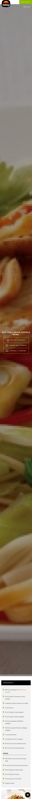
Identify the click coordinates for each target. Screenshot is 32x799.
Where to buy (25, 2)
